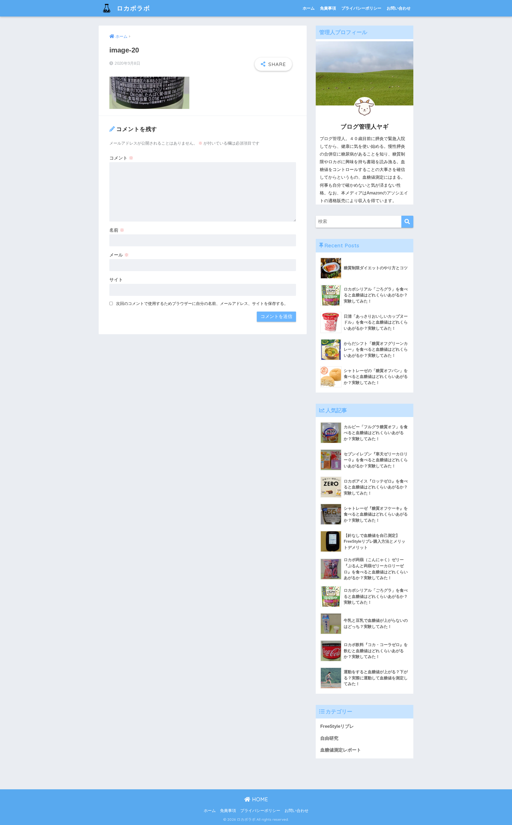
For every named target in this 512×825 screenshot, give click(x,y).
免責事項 (328, 8)
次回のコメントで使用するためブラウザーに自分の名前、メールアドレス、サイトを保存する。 (202, 303)
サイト (116, 279)
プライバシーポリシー (361, 8)
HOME (259, 799)
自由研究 (329, 738)
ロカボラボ (132, 8)
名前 (116, 230)
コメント (121, 158)
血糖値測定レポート (340, 750)
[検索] (407, 222)
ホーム (309, 8)
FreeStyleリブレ (337, 726)
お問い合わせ (399, 8)
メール (119, 255)
